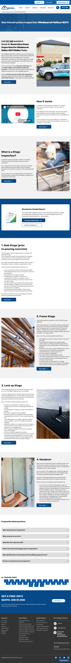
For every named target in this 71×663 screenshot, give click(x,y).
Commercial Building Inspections (26, 628)
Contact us (3, 631)
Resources (3, 626)
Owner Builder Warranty (24, 633)
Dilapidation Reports (23, 637)
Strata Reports (39, 624)
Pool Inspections (22, 635)
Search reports (62, 2)
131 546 (38, 2)
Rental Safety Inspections (42, 628)
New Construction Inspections (26, 641)
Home (3, 12)
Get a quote (49, 2)
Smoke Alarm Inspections (42, 630)
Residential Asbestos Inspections (26, 630)
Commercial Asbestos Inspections (26, 631)
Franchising (4, 622)
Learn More (57, 600)
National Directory (10, 12)
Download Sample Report (31, 220)
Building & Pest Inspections (25, 624)
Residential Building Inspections (26, 626)
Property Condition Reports (42, 626)
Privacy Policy (19, 657)
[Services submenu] (30, 7)
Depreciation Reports (24, 639)
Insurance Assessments (41, 622)
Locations (3, 633)
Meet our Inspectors (30, 225)
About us (3, 624)
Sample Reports (5, 628)
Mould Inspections (40, 620)
